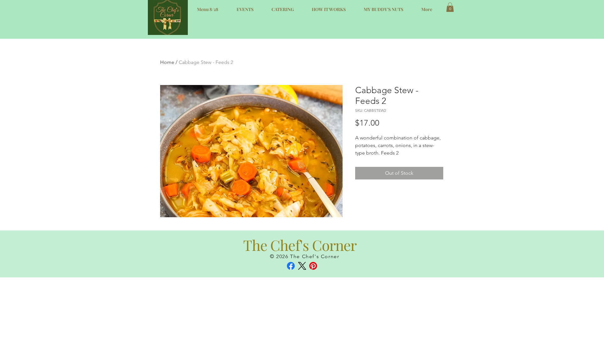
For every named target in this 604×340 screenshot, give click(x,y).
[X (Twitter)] (302, 266)
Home (167, 62)
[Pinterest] (313, 266)
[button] (450, 7)
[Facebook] (291, 266)
